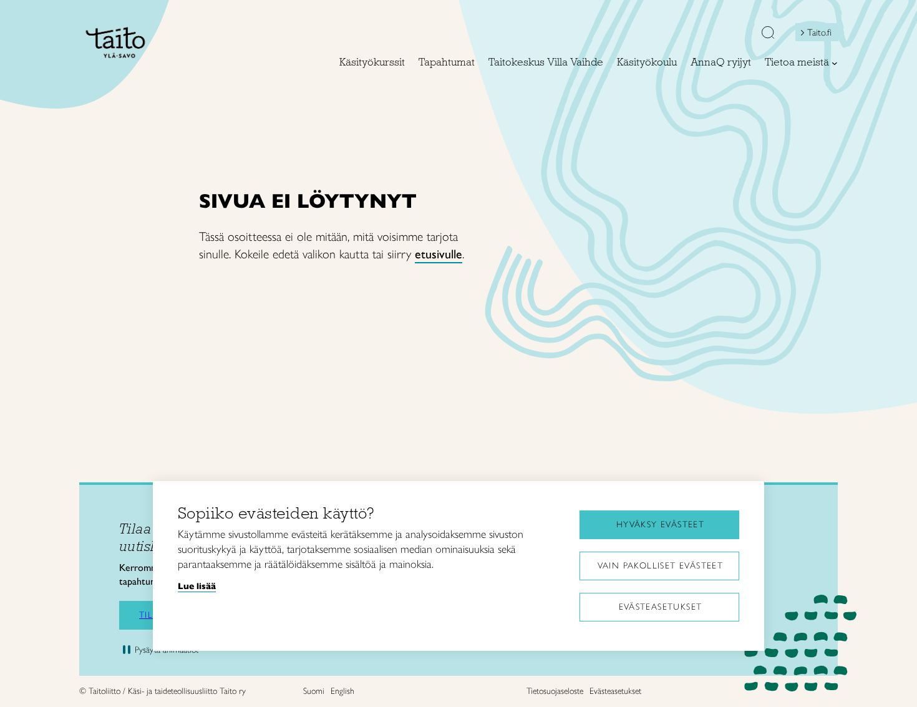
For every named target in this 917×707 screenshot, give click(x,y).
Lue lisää (197, 586)
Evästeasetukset (660, 607)
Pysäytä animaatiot (166, 650)
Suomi (313, 691)
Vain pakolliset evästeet (661, 565)
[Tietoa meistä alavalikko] (835, 63)
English (342, 691)
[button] (768, 33)
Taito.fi (819, 32)
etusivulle (438, 253)
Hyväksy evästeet (660, 524)
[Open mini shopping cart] (733, 35)
